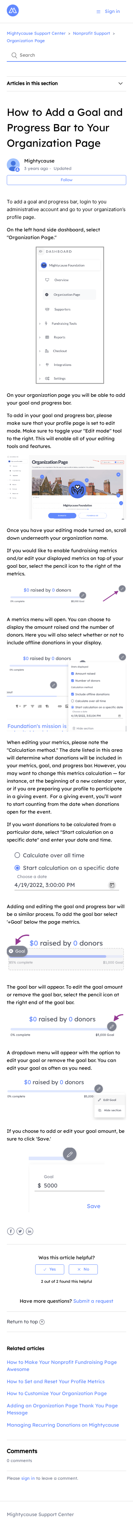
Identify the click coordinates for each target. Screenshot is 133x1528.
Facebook (11, 1231)
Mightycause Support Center (36, 33)
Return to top (22, 1321)
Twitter (20, 1231)
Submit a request (93, 1301)
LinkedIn (30, 1231)
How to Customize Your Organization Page (57, 1393)
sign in (28, 1478)
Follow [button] (67, 179)
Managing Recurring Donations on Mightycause (63, 1425)
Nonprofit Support (91, 33)
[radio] (49, 1269)
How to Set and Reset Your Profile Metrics (56, 1381)
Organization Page (26, 40)
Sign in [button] (112, 11)
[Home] (13, 15)
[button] (98, 11)
